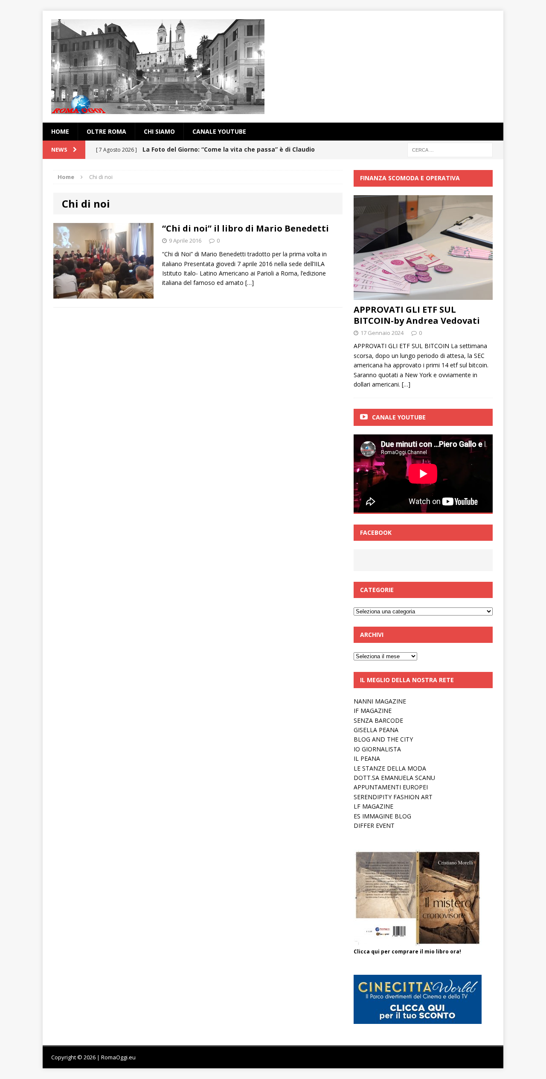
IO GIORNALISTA (377, 749)
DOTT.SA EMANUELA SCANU (394, 778)
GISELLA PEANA (376, 730)
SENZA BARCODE (378, 720)
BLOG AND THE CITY (383, 739)
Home (60, 131)
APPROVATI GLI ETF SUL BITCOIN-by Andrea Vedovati (417, 315)
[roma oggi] (273, 67)
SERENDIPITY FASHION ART (393, 797)
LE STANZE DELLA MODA (390, 768)
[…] (249, 283)
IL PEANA (367, 758)
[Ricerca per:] (450, 149)
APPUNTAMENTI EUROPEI (391, 787)
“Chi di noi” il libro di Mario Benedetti (245, 228)
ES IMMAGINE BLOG (382, 816)
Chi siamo (159, 131)
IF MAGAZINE (373, 711)
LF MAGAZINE (373, 806)
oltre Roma (106, 131)
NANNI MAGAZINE (380, 701)
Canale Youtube (399, 417)
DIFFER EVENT (374, 825)
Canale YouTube (219, 131)
